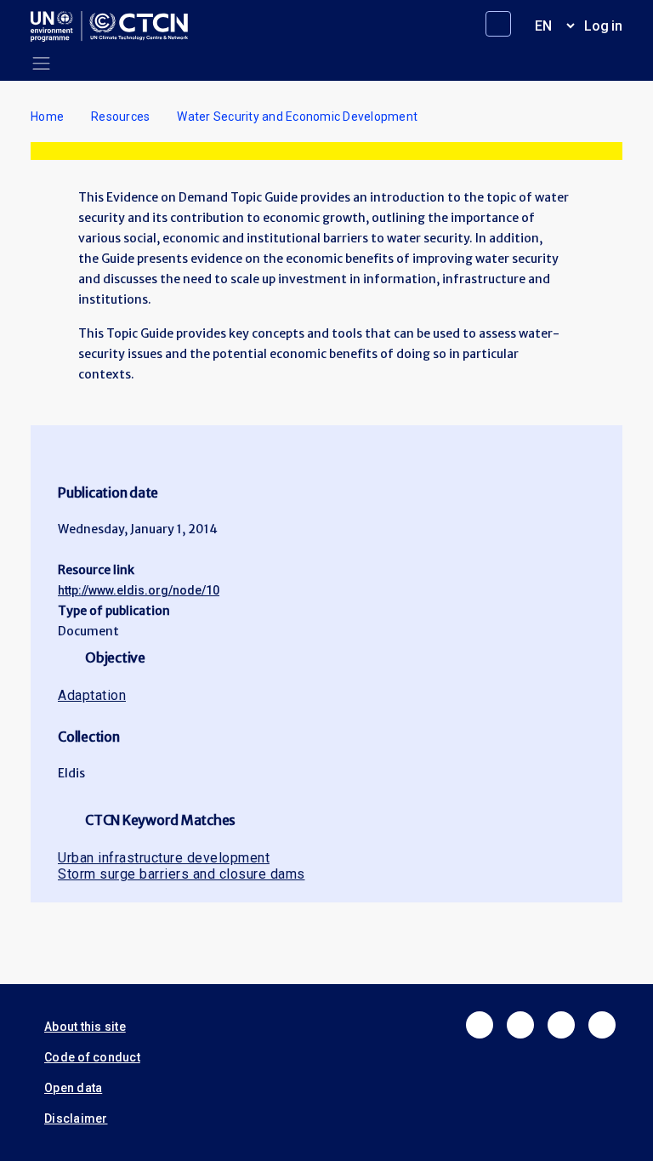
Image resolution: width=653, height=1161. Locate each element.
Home (47, 116)
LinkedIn (561, 1025)
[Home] (116, 26)
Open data (73, 1088)
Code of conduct (92, 1057)
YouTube (602, 1025)
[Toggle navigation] (41, 63)
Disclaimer (76, 1118)
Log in (603, 26)
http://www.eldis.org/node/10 (138, 590)
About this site (85, 1026)
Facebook (479, 1025)
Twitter (520, 1025)
